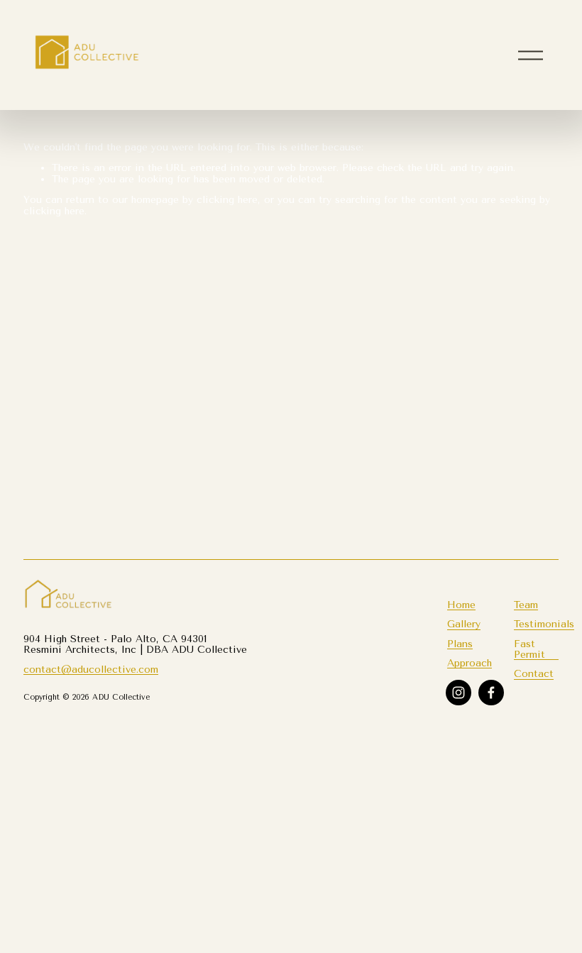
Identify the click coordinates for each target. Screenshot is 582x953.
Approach (469, 663)
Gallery (464, 624)
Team (526, 605)
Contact (534, 673)
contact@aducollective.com (90, 669)
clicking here (227, 199)
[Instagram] (458, 692)
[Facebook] (491, 692)
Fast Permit (529, 649)
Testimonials (544, 624)
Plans (460, 644)
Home (461, 605)
